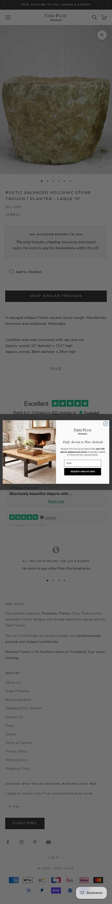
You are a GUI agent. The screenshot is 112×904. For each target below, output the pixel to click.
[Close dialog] (105, 423)
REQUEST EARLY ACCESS (83, 472)
